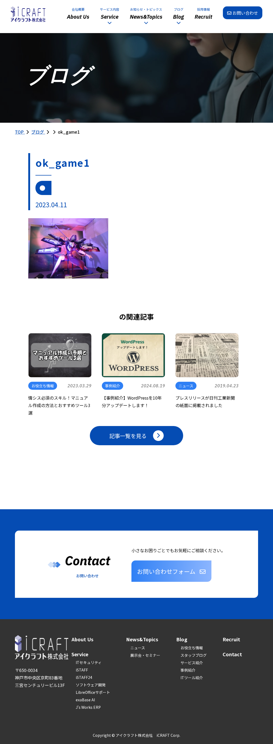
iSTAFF (82, 670)
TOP (20, 132)
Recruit (231, 639)
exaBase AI (85, 699)
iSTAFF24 (84, 677)
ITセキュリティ (89, 662)
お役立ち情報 (191, 647)
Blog (181, 639)
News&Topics (142, 639)
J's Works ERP (88, 707)
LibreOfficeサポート (93, 692)
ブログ (38, 132)
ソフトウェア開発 (91, 684)
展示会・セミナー (145, 655)
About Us (82, 639)
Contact (232, 654)
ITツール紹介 (191, 677)
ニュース (137, 647)
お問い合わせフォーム (166, 571)
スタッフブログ (193, 655)
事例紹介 (187, 670)
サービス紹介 (191, 662)
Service (79, 654)
